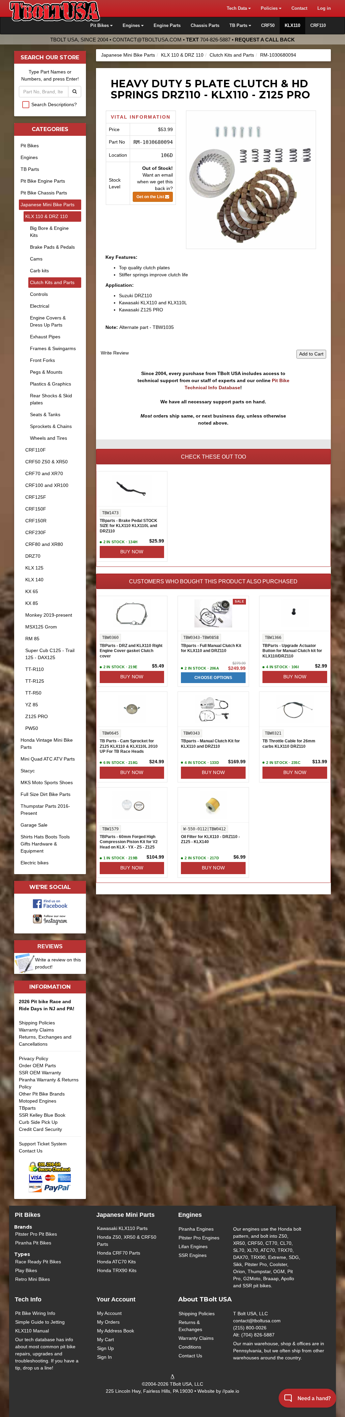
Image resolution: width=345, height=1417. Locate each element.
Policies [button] (270, 8)
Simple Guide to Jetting (40, 1322)
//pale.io (230, 1391)
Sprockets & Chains (51, 426)
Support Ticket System (43, 1143)
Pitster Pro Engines (199, 1237)
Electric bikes (35, 862)
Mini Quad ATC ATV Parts (48, 759)
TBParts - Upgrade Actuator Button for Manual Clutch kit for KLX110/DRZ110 (292, 651)
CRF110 (318, 25)
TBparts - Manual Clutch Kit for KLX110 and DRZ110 (210, 743)
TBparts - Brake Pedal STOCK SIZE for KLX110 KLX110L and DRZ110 (128, 526)
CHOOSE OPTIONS (213, 678)
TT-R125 (34, 681)
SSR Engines (193, 1255)
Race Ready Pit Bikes (38, 1261)
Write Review (115, 353)
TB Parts (30, 169)
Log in (324, 8)
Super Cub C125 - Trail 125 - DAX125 (49, 654)
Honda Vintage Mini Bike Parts (47, 743)
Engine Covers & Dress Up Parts (48, 321)
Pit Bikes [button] (100, 25)
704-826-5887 (215, 39)
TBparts (27, 1108)
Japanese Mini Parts (125, 1214)
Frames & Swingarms (53, 348)
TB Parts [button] (239, 25)
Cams (36, 258)
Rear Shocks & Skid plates (51, 399)
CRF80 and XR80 (44, 544)
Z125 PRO (36, 716)
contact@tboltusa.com (147, 39)
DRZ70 (32, 556)
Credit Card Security (40, 1129)
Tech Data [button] (237, 8)
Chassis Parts (205, 25)
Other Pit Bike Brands (42, 1094)
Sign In (104, 1357)
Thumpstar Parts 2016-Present (45, 809)
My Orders (108, 1322)
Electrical (39, 306)
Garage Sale (34, 825)
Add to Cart (311, 354)
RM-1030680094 (278, 55)
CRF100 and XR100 (46, 485)
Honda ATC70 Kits (116, 1261)
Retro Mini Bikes (32, 1279)
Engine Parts (167, 25)
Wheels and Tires (48, 438)
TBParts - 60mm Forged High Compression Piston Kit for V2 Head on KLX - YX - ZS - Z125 (129, 842)
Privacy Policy (33, 1058)
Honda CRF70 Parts (118, 1253)
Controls (39, 294)
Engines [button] (132, 25)
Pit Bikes (30, 145)
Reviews (50, 946)
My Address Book (115, 1330)
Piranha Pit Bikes (33, 1242)
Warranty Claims (36, 1030)
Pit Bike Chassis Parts (44, 192)
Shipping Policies (37, 1022)
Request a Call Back (265, 39)
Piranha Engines (196, 1229)
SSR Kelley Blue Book (42, 1115)
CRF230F (35, 532)
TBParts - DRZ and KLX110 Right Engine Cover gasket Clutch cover (131, 651)
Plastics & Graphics (50, 384)
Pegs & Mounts (46, 372)
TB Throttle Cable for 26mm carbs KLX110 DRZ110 (288, 743)
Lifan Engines (193, 1246)
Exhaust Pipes (45, 336)
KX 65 (31, 591)
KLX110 (292, 25)
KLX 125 (34, 568)
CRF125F (35, 497)
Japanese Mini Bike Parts (128, 55)
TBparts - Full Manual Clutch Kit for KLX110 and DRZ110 (211, 648)
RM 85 (32, 638)
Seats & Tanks (45, 414)
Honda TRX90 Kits (116, 1270)
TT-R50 (33, 693)
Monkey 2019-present (48, 615)
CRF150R (35, 520)
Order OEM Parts (37, 1065)
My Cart (105, 1339)
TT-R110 (34, 669)
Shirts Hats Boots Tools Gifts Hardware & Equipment (45, 844)
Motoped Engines (37, 1101)
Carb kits (39, 270)
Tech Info (28, 1299)
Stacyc (28, 770)
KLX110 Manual (32, 1330)
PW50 (31, 728)
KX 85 (31, 603)
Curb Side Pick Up (38, 1122)
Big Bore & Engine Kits (49, 231)
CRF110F (35, 450)
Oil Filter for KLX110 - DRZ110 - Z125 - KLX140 (210, 839)
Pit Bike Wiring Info (35, 1313)
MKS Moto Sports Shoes (47, 782)
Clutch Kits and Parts (232, 55)
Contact (299, 8)
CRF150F (35, 509)
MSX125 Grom (41, 626)
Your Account (115, 1299)
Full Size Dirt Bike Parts (45, 794)
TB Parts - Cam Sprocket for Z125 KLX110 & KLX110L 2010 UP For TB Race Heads (129, 746)
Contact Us (30, 1150)
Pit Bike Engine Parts (43, 181)
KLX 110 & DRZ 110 (182, 55)
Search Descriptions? (54, 104)
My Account (109, 1313)
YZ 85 (31, 704)
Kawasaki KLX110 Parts (122, 1228)
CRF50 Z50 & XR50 (46, 461)
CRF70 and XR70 (44, 473)
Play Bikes (26, 1270)
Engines (29, 157)
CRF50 (268, 25)
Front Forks (42, 360)
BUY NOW (132, 551)
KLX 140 (34, 579)
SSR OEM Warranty (40, 1072)
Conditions (190, 1347)
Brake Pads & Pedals (52, 247)
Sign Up (105, 1348)
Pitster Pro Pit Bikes (36, 1234)
